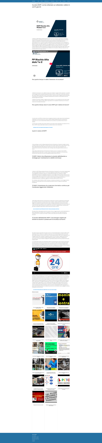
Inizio (38, 1)
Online (57, 1)
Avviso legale (34, 435)
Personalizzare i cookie (35, 436)
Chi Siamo (64, 1)
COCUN (33, 1)
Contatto (68, 1)
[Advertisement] (51, 13)
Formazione (52, 1)
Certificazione (46, 1)
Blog (60, 1)
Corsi (41, 1)
